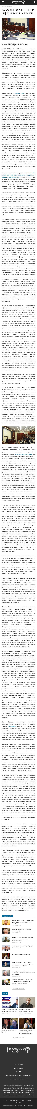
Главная (4, 6)
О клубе (5, 1100)
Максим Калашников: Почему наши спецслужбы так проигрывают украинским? (27, 1031)
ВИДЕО (5, 993)
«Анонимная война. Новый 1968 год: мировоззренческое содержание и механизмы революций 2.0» (18, 175)
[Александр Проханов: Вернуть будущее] (6, 948)
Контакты (18, 1102)
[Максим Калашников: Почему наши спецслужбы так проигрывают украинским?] (27, 1023)
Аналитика (9, 6)
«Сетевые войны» (20, 93)
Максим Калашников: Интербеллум (21, 954)
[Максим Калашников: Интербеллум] (6, 956)
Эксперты (22, 1100)
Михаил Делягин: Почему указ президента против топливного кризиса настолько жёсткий (23, 922)
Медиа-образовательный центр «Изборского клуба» (18, 1075)
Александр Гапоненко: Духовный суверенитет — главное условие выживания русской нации (23, 972)
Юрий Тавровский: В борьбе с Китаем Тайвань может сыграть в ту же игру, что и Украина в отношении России (23, 964)
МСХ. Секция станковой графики (18, 1079)
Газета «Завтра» (18, 1068)
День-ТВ (18, 1072)
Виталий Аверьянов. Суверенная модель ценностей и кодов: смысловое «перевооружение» (22, 938)
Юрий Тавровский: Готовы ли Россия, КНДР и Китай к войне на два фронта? (9, 1011)
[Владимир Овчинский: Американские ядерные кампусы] (6, 931)
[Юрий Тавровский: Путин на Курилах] (10, 1023)
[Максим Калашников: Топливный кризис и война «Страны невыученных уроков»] (27, 1002)
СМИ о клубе (29, 1100)
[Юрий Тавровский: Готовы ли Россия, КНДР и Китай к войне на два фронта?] (10, 1002)
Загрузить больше (18, 988)
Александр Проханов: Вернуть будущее (22, 946)
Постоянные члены (13, 1100)
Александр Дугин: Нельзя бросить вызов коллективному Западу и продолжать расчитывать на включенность (22, 981)
